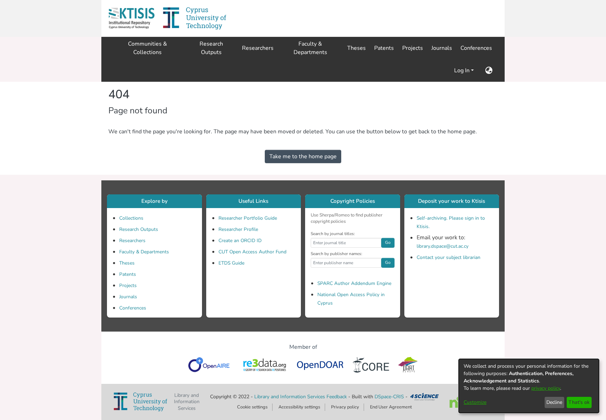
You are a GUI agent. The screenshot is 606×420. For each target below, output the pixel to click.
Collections (131, 218)
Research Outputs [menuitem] (211, 48)
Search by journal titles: (333, 233)
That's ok (579, 402)
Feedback (336, 396)
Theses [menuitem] (356, 48)
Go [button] (388, 242)
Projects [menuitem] (412, 48)
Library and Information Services (290, 396)
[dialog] (529, 386)
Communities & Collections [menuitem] (147, 48)
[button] (131, 18)
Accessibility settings (299, 407)
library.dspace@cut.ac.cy (443, 246)
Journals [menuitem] (441, 48)
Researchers (132, 240)
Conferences (132, 308)
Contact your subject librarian (448, 257)
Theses (127, 263)
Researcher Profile (238, 229)
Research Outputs (138, 229)
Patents (127, 274)
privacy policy (545, 388)
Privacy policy (345, 407)
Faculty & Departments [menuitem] (310, 48)
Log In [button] (462, 70)
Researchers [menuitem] (258, 48)
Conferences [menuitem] (476, 48)
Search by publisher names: (336, 253)
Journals (128, 296)
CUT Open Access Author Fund (252, 251)
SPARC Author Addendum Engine (354, 283)
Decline (554, 402)
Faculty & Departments (144, 251)
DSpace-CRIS (389, 396)
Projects (128, 285)
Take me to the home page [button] (303, 156)
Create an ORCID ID (240, 240)
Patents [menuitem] (384, 48)
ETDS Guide (231, 263)
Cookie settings (252, 407)
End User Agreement (391, 407)
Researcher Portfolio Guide (247, 218)
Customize (475, 402)
